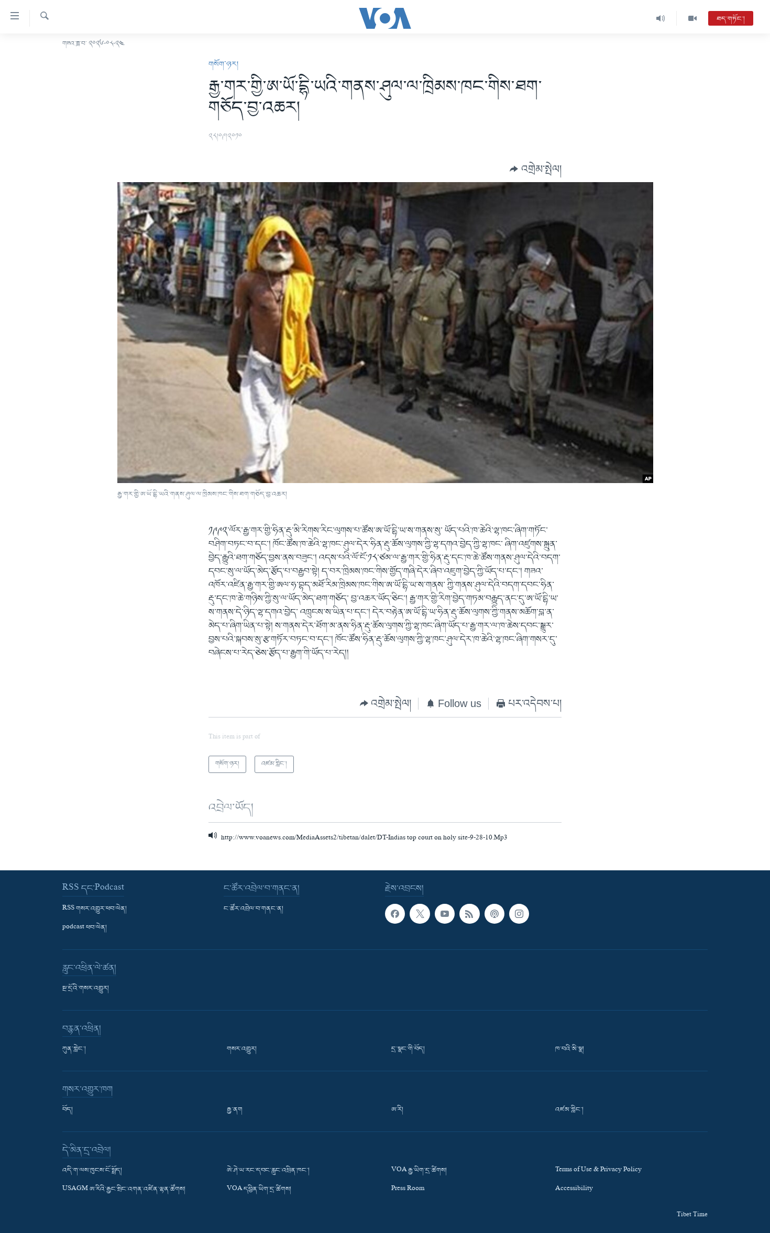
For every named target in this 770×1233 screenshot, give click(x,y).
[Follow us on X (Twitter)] (420, 914)
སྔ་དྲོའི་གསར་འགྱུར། (85, 988)
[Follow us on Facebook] (395, 914)
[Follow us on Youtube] (445, 914)
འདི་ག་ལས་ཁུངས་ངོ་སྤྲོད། (92, 1170)
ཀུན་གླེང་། (74, 1049)
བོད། (67, 1110)
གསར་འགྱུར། (242, 1049)
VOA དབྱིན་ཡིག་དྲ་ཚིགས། (259, 1190)
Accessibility (574, 1190)
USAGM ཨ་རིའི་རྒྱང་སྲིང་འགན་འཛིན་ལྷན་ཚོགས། (123, 1190)
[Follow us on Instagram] (519, 914)
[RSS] (469, 914)
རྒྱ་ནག (235, 1110)
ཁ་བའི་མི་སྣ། (569, 1049)
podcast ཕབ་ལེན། (84, 928)
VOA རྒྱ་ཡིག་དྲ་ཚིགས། (419, 1170)
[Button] (536, 169)
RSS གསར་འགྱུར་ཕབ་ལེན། (94, 909)
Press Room (407, 1190)
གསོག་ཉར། (223, 64)
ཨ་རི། (397, 1110)
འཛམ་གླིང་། (569, 1110)
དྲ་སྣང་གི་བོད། (408, 1049)
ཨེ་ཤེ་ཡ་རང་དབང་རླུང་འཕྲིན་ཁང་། (268, 1170)
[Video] (692, 18)
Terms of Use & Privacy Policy (598, 1170)
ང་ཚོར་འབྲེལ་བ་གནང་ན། (253, 909)
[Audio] (661, 18)
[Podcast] (494, 914)
